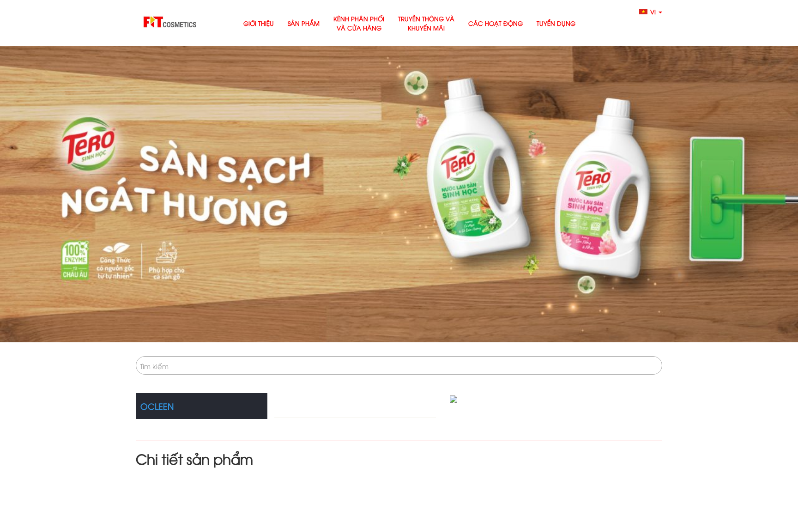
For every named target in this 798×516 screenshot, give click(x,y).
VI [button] (654, 11)
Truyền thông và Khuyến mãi (426, 23)
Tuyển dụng (556, 23)
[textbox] (399, 366)
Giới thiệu (258, 23)
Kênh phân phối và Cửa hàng (358, 23)
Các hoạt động (495, 23)
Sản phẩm (304, 23)
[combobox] (399, 365)
